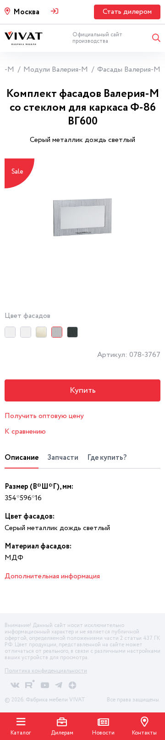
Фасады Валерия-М (128, 69)
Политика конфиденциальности (46, 671)
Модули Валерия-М (55, 69)
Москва (26, 12)
